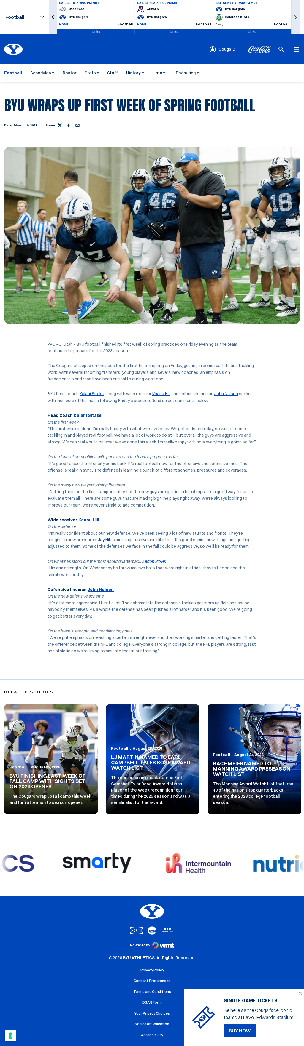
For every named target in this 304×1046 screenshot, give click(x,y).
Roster (69, 73)
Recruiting (186, 73)
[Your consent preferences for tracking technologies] (10, 1035)
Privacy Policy (152, 970)
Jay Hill (104, 539)
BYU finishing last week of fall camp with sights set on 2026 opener (48, 781)
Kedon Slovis (154, 561)
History (133, 73)
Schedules (40, 73)
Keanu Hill (161, 393)
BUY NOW (242, 1032)
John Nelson (226, 393)
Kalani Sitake (92, 393)
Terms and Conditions (152, 991)
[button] (53, 17)
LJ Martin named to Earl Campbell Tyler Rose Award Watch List (150, 762)
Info (158, 73)
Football (18, 767)
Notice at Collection (152, 1024)
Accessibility (152, 1034)
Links (96, 31)
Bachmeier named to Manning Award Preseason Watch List (251, 768)
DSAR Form (152, 1002)
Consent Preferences (152, 980)
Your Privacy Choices (152, 1013)
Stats (90, 73)
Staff (112, 73)
